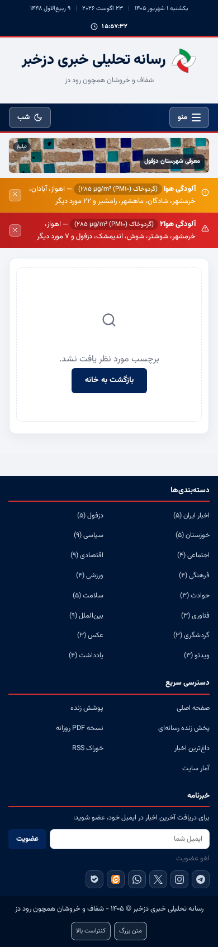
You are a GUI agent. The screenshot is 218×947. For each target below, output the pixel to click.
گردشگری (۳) (191, 635)
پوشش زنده (86, 708)
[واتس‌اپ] (137, 879)
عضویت (27, 839)
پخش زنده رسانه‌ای (184, 728)
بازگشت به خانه (109, 380)
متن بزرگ (130, 931)
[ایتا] (116, 879)
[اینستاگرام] (179, 879)
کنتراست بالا (91, 931)
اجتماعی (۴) (193, 555)
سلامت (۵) (88, 595)
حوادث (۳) (195, 595)
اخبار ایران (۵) (191, 515)
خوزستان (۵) (193, 535)
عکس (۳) (90, 635)
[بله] (94, 879)
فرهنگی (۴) (194, 575)
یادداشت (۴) (86, 655)
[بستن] (15, 195)
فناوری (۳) (195, 615)
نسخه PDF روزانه (79, 728)
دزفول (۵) (90, 515)
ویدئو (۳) (197, 655)
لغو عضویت (193, 858)
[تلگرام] (201, 879)
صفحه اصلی (193, 708)
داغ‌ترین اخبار (192, 748)
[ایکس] (158, 879)
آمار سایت (196, 768)
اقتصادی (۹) (86, 555)
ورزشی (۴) (89, 575)
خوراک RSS (87, 748)
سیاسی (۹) (88, 535)
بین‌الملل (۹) (86, 615)
